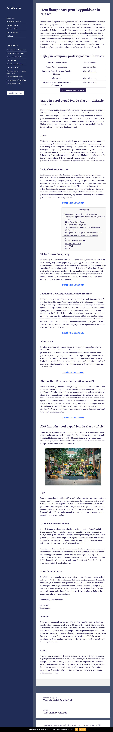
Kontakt (86, 725)
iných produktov (97, 161)
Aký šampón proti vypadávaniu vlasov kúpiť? (80, 235)
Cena (68, 249)
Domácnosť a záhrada (14, 22)
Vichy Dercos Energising (75, 225)
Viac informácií (89, 63)
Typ (67, 238)
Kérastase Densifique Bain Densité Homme (82, 227)
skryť (86, 210)
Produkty (10, 36)
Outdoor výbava (12, 29)
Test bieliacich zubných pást (16, 50)
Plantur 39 (70, 230)
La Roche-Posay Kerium (75, 222)
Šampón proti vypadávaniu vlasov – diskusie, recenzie (84, 217)
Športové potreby (12, 25)
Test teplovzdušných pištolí (16, 53)
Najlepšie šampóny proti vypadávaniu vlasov (80, 214)
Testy (68, 219)
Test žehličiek (11, 60)
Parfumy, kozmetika (13, 32)
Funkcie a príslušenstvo (75, 241)
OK (76, 729)
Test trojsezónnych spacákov (16, 80)
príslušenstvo (81, 549)
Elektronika (10, 18)
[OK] (111, 729)
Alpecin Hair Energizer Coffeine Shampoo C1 (83, 233)
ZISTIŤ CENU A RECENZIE (73, 203)
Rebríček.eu (14, 8)
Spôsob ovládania (73, 243)
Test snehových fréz (13, 67)
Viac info (82, 729)
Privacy (92, 725)
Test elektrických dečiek (15, 77)
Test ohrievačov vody (14, 84)
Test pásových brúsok (14, 57)
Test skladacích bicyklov (15, 64)
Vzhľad (69, 246)
